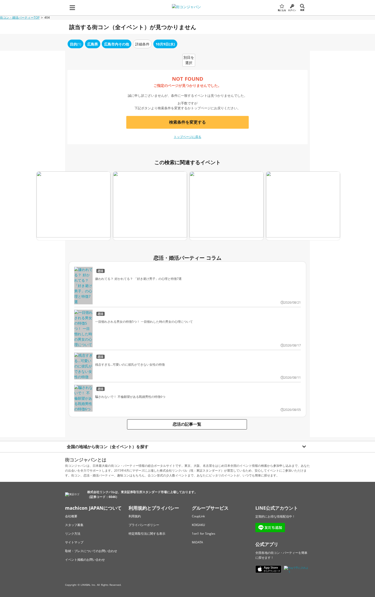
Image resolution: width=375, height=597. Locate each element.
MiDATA (197, 542)
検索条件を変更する (187, 122)
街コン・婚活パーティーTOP (20, 17)
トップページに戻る (187, 137)
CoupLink (198, 516)
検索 (302, 9)
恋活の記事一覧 (187, 424)
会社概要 (71, 516)
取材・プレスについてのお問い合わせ (91, 551)
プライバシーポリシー (144, 525)
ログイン (292, 10)
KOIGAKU (198, 525)
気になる (282, 10)
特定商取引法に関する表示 (147, 533)
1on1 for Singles (203, 533)
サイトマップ (74, 542)
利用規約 (135, 516)
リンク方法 (72, 533)
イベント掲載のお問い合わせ (85, 559)
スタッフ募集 (74, 525)
